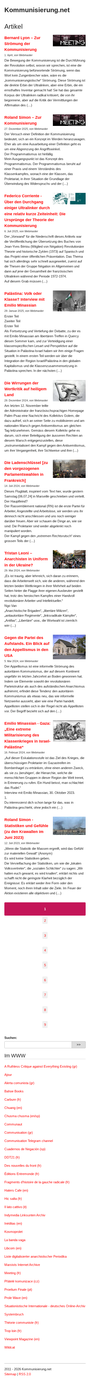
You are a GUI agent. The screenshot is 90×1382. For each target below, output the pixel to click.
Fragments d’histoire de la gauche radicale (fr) (36, 1182)
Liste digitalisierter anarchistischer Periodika (35, 1256)
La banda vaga (14, 1240)
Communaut (13, 1124)
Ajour (8, 1075)
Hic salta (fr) (13, 1198)
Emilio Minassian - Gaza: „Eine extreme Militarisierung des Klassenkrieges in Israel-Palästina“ (27, 735)
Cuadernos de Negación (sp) (24, 1149)
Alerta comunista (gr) (19, 1083)
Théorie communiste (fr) (21, 1322)
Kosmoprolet (13, 1231)
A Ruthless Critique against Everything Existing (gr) (40, 1066)
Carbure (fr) (12, 1099)
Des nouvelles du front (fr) (22, 1165)
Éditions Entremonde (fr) (21, 1174)
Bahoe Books (14, 1091)
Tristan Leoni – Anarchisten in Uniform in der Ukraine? (26, 559)
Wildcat (9, 1347)
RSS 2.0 (25, 1374)
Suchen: (10, 1038)
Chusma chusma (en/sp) (22, 1116)
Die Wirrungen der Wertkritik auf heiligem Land (25, 389)
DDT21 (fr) (12, 1157)
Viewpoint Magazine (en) (22, 1339)
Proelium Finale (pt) (18, 1289)
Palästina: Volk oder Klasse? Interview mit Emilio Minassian (24, 299)
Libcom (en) (12, 1248)
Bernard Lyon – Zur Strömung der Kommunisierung (22, 43)
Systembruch (14, 1314)
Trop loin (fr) (12, 1331)
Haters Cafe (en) (16, 1190)
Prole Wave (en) (15, 1298)
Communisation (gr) (18, 1132)
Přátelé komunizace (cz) (21, 1281)
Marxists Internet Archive (22, 1265)
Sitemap (10, 1374)
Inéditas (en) (13, 1223)
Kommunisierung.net (37, 9)
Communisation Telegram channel (28, 1141)
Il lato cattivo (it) (15, 1207)
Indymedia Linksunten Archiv (24, 1215)
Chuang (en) (13, 1108)
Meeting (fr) (12, 1273)
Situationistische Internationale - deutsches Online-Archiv (44, 1306)
